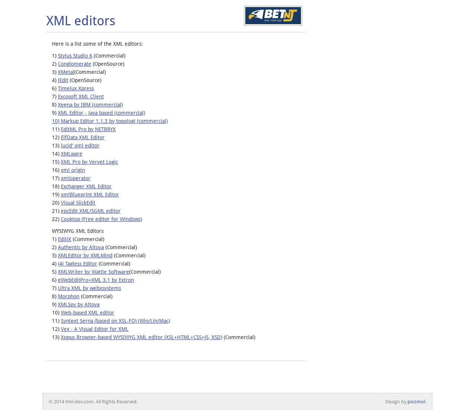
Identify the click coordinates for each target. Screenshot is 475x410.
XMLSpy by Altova (78, 305)
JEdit (63, 80)
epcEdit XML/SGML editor (91, 211)
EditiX (64, 239)
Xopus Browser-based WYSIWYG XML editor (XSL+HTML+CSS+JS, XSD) (141, 337)
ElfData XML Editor (83, 137)
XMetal (66, 72)
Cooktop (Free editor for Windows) (101, 219)
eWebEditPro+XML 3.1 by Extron (96, 280)
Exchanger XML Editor (86, 186)
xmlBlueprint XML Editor (90, 195)
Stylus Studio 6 (75, 56)
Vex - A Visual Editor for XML (94, 329)
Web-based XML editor (87, 313)
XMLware (71, 154)
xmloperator (76, 178)
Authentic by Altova (81, 247)
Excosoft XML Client (81, 97)
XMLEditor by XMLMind (85, 255)
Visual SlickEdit (78, 203)
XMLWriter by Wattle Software (93, 272)
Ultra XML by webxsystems (89, 288)
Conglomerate (74, 64)
